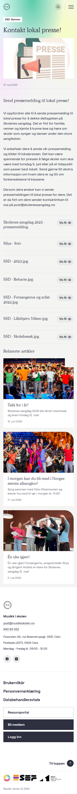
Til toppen (57, 763)
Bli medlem (16, 724)
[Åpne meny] (71, 7)
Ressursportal (18, 712)
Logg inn (14, 737)
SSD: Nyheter (12, 19)
